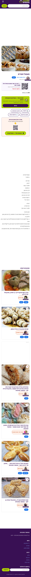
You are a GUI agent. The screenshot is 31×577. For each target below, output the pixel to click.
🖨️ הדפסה (25, 110)
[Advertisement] (15, 28)
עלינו (28, 555)
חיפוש (4, 6)
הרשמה (6, 569)
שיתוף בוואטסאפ (16, 111)
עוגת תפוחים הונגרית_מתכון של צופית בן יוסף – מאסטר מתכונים (16, 501)
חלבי (22, 337)
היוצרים (27, 545)
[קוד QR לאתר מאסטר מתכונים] (15, 127)
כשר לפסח (25, 473)
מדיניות (27, 560)
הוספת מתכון (26, 548)
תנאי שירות (27, 562)
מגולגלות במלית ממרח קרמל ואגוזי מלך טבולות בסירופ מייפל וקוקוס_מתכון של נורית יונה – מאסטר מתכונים (15, 388)
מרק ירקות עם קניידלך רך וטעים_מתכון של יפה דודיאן (16, 293)
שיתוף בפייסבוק (24, 114)
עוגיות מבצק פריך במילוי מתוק (19, 329)
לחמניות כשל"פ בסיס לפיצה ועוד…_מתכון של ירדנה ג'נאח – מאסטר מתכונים (16, 464)
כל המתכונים (26, 543)
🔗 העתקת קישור (13, 114)
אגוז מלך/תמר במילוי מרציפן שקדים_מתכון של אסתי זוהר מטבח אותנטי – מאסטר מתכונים (16, 427)
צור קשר (27, 557)
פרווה (14, 77)
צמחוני (26, 302)
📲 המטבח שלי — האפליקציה (15, 133)
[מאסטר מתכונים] (24, 1)
